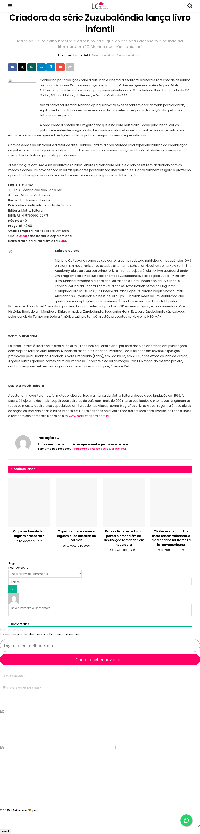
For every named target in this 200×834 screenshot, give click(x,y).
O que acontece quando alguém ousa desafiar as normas (76, 535)
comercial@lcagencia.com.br (60, 702)
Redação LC (48, 437)
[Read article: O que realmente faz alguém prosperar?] (29, 502)
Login (12, 563)
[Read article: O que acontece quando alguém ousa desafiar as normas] (76, 502)
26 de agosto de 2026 (29, 541)
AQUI (23, 236)
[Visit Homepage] (99, 6)
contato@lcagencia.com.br (19, 702)
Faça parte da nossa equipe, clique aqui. (99, 449)
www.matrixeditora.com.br (89, 416)
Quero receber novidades (100, 659)
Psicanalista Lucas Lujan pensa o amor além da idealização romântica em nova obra (123, 538)
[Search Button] (190, 6)
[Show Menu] (10, 6)
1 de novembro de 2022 (74, 55)
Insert (5, 831)
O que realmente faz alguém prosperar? (29, 533)
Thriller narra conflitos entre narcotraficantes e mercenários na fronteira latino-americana (171, 538)
